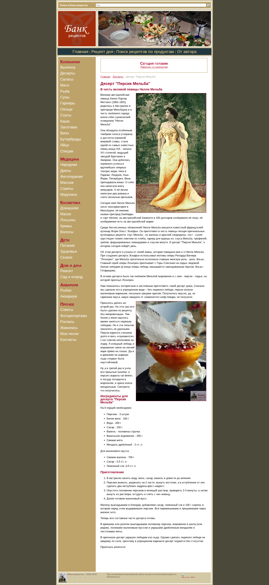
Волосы (66, 232)
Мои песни (69, 334)
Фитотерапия (71, 176)
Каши (64, 121)
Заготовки (68, 127)
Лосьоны (67, 220)
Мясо (64, 85)
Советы (66, 188)
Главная (80, 51)
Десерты (67, 73)
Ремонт (66, 271)
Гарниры (67, 103)
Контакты (68, 339)
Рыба (64, 91)
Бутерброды (70, 139)
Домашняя (69, 208)
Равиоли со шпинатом (154, 67)
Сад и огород (71, 277)
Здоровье (68, 251)
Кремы (66, 226)
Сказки (66, 257)
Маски (65, 214)
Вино (64, 133)
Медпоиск (68, 194)
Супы (64, 97)
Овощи (66, 109)
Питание (67, 245)
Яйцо (64, 145)
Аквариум (68, 296)
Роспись (67, 322)
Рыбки (65, 290)
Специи (66, 151)
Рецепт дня (102, 51)
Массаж (67, 182)
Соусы (65, 115)
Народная (68, 164)
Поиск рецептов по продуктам (145, 51)
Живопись (69, 328)
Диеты (65, 171)
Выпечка (67, 67)
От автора (187, 51)
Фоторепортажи (73, 316)
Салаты (66, 79)
